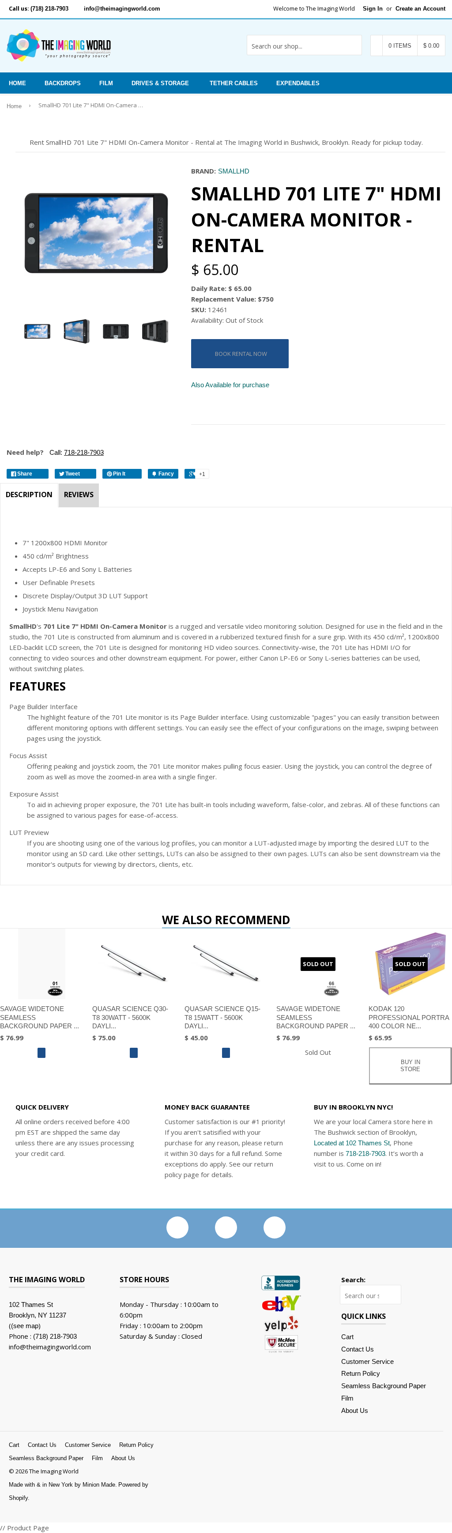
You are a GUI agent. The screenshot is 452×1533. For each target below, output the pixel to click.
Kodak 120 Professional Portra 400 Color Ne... (409, 1017)
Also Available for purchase (230, 385)
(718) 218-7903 (49, 8)
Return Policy (360, 1373)
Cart (347, 1336)
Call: (76, 452)
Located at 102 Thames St (352, 1143)
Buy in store (410, 1065)
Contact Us (357, 1349)
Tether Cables (234, 83)
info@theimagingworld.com (122, 8)
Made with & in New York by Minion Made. (63, 1484)
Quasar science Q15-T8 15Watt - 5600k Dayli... (222, 1017)
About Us (354, 1410)
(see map (24, 1325)
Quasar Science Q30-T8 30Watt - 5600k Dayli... (130, 1017)
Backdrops (63, 83)
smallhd (233, 171)
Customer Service (367, 1361)
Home (17, 83)
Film (106, 83)
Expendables (298, 83)
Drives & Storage (160, 83)
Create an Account (420, 8)
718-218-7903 (365, 1153)
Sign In (373, 8)
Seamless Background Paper (383, 1386)
